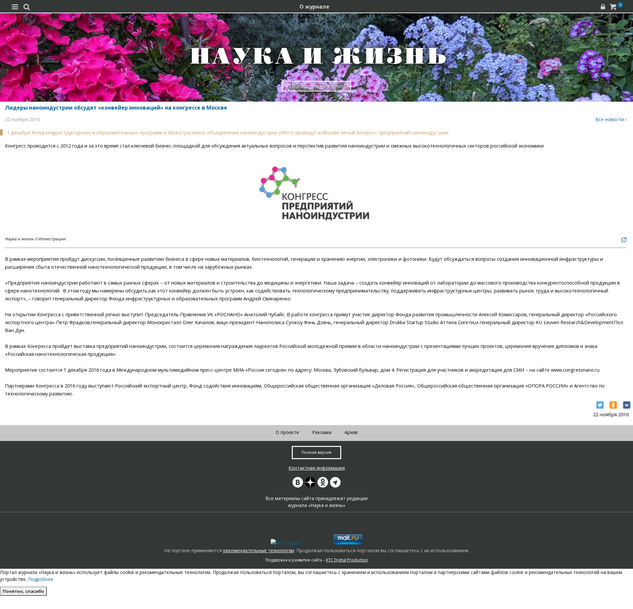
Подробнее (40, 579)
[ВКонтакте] (626, 405)
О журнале (314, 6)
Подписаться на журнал (317, 86)
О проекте (287, 432)
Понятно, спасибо (23, 591)
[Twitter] (600, 405)
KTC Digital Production (347, 560)
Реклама (321, 432)
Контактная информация (316, 468)
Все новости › (610, 119)
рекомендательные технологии (258, 550)
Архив (351, 432)
